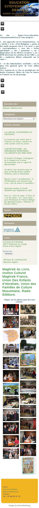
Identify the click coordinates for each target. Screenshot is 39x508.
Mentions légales (11, 262)
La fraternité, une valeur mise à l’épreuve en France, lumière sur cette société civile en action (18, 142)
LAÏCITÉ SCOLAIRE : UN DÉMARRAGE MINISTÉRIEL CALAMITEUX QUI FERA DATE (18, 151)
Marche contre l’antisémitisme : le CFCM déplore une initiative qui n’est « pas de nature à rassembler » (19, 181)
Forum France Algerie (12, 246)
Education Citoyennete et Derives (19, 6)
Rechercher (7, 251)
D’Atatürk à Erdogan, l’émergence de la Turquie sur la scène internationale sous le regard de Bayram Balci (18, 161)
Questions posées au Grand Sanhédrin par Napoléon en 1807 (18, 189)
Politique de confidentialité (15, 260)
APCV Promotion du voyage (15, 244)
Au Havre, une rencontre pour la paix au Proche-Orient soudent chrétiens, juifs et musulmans (18, 172)
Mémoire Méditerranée (12, 108)
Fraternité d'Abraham (10, 489)
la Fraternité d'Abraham (13, 242)
